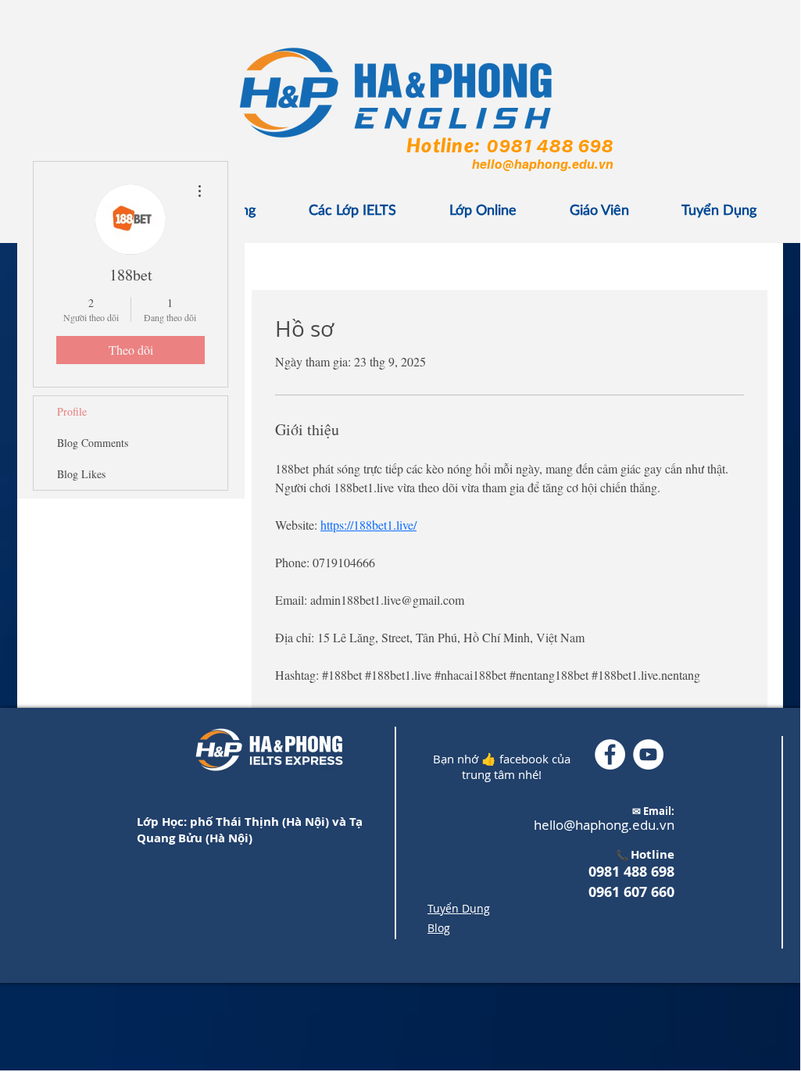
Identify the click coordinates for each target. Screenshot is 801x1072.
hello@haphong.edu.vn (542, 164)
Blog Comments (92, 442)
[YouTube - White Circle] (648, 754)
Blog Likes (81, 473)
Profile (72, 411)
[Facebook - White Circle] (610, 754)
